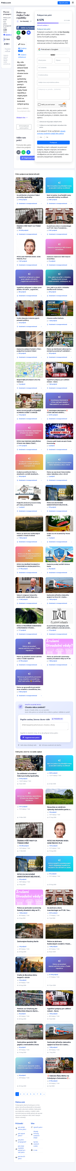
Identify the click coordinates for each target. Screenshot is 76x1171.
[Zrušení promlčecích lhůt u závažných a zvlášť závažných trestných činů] (29, 468)
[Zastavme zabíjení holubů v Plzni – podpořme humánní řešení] (29, 345)
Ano (41, 137)
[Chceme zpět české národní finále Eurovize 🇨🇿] (59, 437)
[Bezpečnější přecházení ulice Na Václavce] (29, 376)
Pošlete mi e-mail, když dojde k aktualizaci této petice (53, 126)
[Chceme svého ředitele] (59, 313)
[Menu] (73, 3)
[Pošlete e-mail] (29, 33)
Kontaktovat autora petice (24, 127)
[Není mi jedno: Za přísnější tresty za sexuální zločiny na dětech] (59, 191)
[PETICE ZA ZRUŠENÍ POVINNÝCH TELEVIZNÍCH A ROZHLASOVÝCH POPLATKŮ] (29, 560)
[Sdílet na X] (23, 33)
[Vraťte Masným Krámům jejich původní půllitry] (29, 314)
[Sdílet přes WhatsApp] (18, 33)
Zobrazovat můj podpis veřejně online (50, 122)
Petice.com (6, 3)
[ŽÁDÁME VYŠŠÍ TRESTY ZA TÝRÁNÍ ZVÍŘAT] (29, 222)
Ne (47, 137)
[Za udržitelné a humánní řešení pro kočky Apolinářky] (29, 191)
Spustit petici (63, 3)
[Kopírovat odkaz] (18, 38)
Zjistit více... (10, 35)
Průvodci (19, 1123)
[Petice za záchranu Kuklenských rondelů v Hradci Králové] (29, 530)
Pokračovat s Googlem (49, 49)
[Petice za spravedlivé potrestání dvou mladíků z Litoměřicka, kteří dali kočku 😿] (29, 684)
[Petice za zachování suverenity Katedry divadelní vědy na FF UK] (59, 653)
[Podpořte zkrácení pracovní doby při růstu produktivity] (29, 499)
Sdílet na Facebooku (29, 28)
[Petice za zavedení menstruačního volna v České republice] (29, 653)
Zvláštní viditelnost (22, 56)
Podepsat (53, 142)
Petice (22, 44)
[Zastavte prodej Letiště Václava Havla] (59, 560)
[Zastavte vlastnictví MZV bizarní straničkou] (59, 253)
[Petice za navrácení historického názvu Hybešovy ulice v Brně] (59, 468)
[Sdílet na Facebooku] (28, 152)
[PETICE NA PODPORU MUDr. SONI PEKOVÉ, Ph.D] (29, 253)
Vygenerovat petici (32, 737)
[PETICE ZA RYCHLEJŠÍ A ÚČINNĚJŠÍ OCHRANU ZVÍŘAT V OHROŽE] (29, 407)
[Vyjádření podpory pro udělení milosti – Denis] (59, 376)
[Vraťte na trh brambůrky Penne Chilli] (59, 530)
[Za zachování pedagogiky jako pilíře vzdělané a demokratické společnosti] (59, 622)
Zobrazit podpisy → (43, 25)
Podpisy (22, 49)
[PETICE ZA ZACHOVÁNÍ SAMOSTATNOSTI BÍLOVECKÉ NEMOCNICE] (59, 499)
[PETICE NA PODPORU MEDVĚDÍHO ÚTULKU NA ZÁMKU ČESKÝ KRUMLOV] (29, 437)
